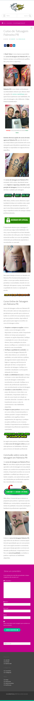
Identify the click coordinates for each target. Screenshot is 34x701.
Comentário (8, 580)
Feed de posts (8, 681)
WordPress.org (8, 685)
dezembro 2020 (8, 663)
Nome (6, 601)
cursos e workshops (18, 94)
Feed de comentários (9, 683)
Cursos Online (21, 39)
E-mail (7, 608)
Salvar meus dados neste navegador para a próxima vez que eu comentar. (17, 624)
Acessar (6, 679)
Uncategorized (8, 672)
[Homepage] (17, 7)
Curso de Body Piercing (10, 694)
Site (6, 615)
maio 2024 (7, 660)
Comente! (13, 39)
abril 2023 (7, 661)
